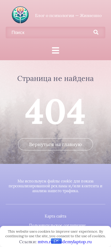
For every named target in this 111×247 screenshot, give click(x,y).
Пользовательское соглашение (57, 225)
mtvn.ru (46, 241)
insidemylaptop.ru (73, 241)
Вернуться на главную (55, 144)
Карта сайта (56, 216)
